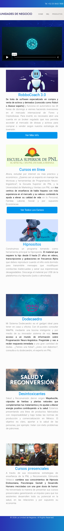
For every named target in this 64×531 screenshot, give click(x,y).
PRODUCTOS (57, 14)
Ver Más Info (32, 135)
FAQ (47, 14)
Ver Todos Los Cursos (32, 210)
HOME (40, 14)
